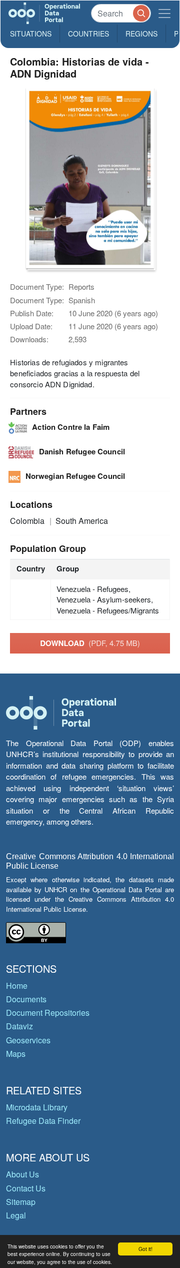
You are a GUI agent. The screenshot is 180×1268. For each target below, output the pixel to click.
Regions (142, 34)
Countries (88, 34)
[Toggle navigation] (164, 13)
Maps (16, 1053)
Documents (26, 999)
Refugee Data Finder (43, 1120)
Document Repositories (48, 1012)
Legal (16, 1215)
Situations (31, 34)
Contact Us (26, 1188)
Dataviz (19, 1026)
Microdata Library (37, 1107)
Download (90, 643)
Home (17, 985)
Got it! (145, 1248)
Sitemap (21, 1201)
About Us (22, 1174)
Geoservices (28, 1040)
